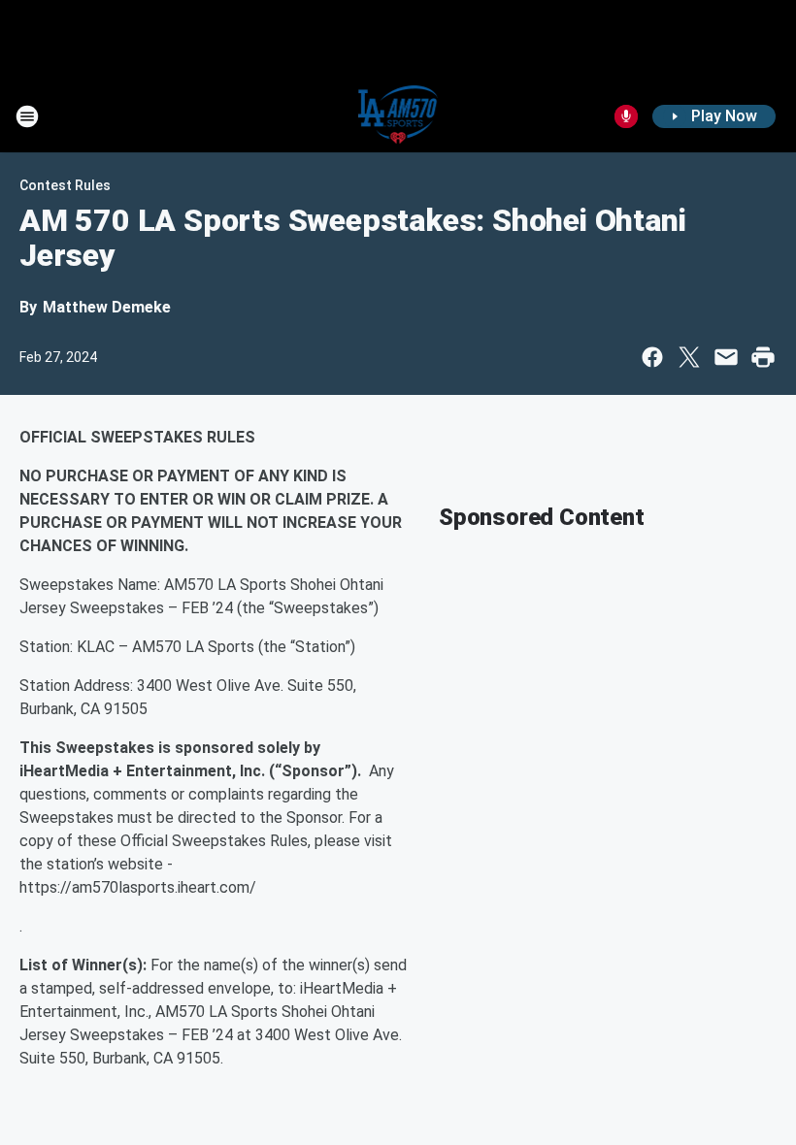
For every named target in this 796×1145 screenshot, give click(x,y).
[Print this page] (763, 357)
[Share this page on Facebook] (652, 357)
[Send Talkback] (626, 116)
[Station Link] (398, 116)
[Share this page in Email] (726, 357)
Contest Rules (65, 185)
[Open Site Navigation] (27, 116)
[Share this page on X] (689, 357)
